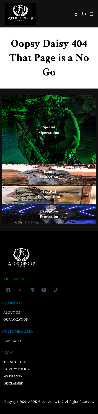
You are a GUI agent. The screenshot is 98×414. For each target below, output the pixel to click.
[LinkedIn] (32, 290)
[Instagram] (20, 290)
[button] (90, 14)
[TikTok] (56, 290)
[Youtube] (44, 290)
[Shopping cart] (84, 14)
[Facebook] (8, 290)
